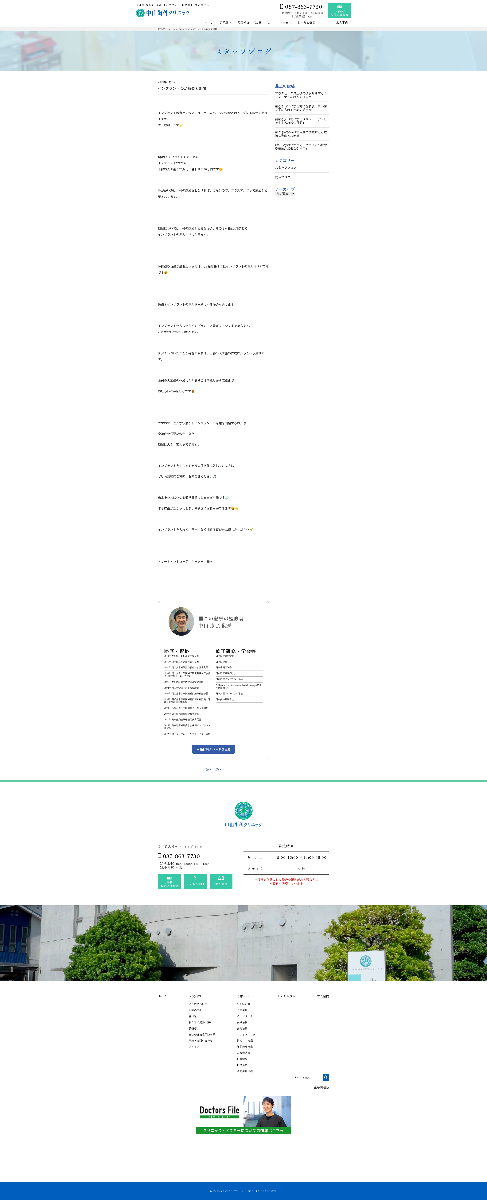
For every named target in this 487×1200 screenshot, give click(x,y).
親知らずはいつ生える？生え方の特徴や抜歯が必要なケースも (301, 146)
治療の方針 (195, 1010)
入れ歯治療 (243, 1053)
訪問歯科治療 (245, 1071)
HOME (161, 29)
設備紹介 (194, 1028)
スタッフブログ (176, 29)
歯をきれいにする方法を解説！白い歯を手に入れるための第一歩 (301, 108)
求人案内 (342, 23)
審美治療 (242, 1028)
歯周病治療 (243, 1004)
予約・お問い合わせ (201, 1040)
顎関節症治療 (245, 1046)
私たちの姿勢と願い (201, 1022)
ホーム (209, 23)
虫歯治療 (242, 1022)
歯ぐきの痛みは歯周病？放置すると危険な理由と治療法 (301, 133)
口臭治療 (242, 1065)
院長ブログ (282, 177)
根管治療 (242, 1059)
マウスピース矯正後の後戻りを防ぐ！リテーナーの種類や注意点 (301, 95)
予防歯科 (242, 1010)
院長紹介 (243, 23)
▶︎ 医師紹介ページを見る (213, 749)
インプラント (245, 1016)
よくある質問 (306, 23)
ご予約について (198, 1004)
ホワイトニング (246, 1034)
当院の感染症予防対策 (202, 1034)
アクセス (285, 23)
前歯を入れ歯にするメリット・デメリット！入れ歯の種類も (301, 120)
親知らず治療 (245, 1040)
